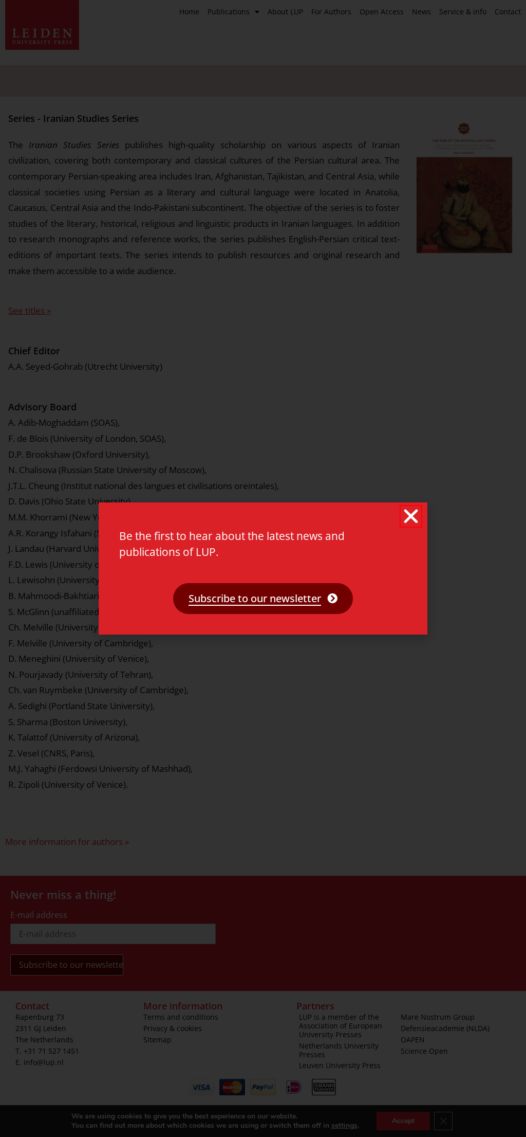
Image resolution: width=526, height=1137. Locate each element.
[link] (263, 598)
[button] (411, 516)
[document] (263, 568)
